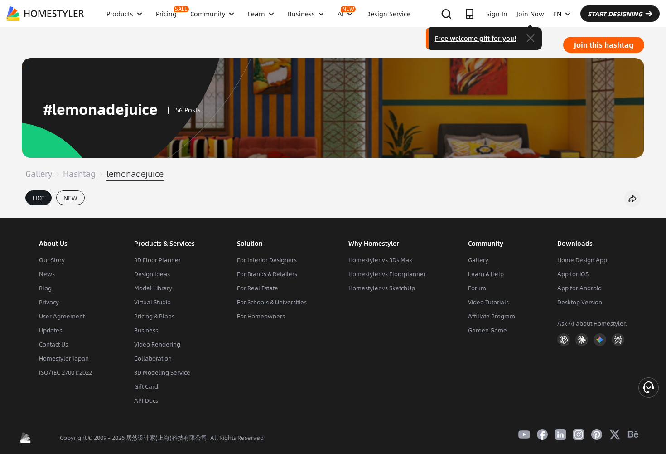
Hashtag (79, 173)
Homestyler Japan (64, 358)
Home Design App (582, 259)
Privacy (49, 302)
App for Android (579, 288)
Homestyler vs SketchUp (381, 288)
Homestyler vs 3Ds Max (380, 259)
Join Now (530, 14)
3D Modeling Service (162, 372)
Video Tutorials (488, 302)
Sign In (496, 14)
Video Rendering (157, 344)
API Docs (146, 400)
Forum (477, 288)
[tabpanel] (333, 213)
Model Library (153, 288)
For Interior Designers (267, 259)
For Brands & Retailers (267, 273)
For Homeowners (261, 316)
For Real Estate (257, 288)
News (47, 273)
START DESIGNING (615, 14)
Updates (50, 330)
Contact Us (53, 344)
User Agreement (62, 316)
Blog (45, 288)
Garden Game (487, 330)
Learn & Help (486, 273)
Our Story (52, 259)
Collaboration (153, 358)
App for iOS (573, 273)
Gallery (38, 173)
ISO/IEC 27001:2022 (65, 372)
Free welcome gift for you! (475, 38)
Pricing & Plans (154, 316)
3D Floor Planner (157, 259)
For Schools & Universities (272, 302)
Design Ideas (152, 273)
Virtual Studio (152, 302)
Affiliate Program (491, 316)
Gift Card (146, 386)
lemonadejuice (135, 173)
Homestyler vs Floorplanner (387, 273)
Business (146, 330)
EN (557, 14)
